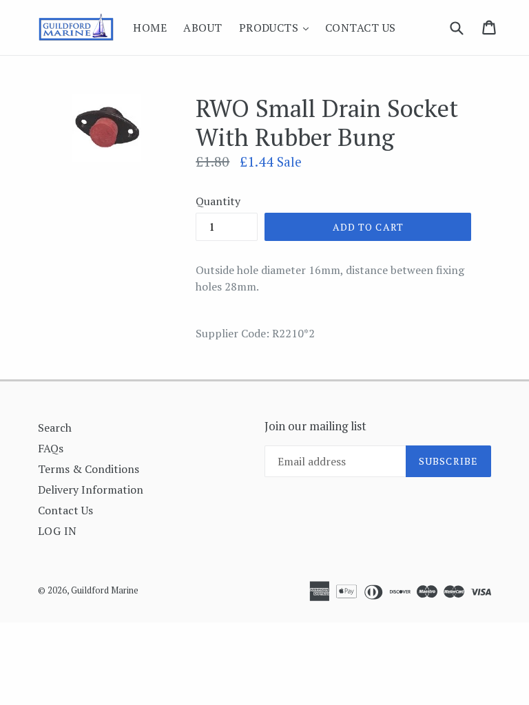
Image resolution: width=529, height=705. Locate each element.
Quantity (218, 201)
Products (277, 27)
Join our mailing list (315, 426)
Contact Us (360, 27)
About (202, 27)
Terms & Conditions (88, 468)
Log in (57, 530)
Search (55, 427)
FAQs (50, 448)
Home (150, 27)
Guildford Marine (104, 590)
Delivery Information (90, 489)
